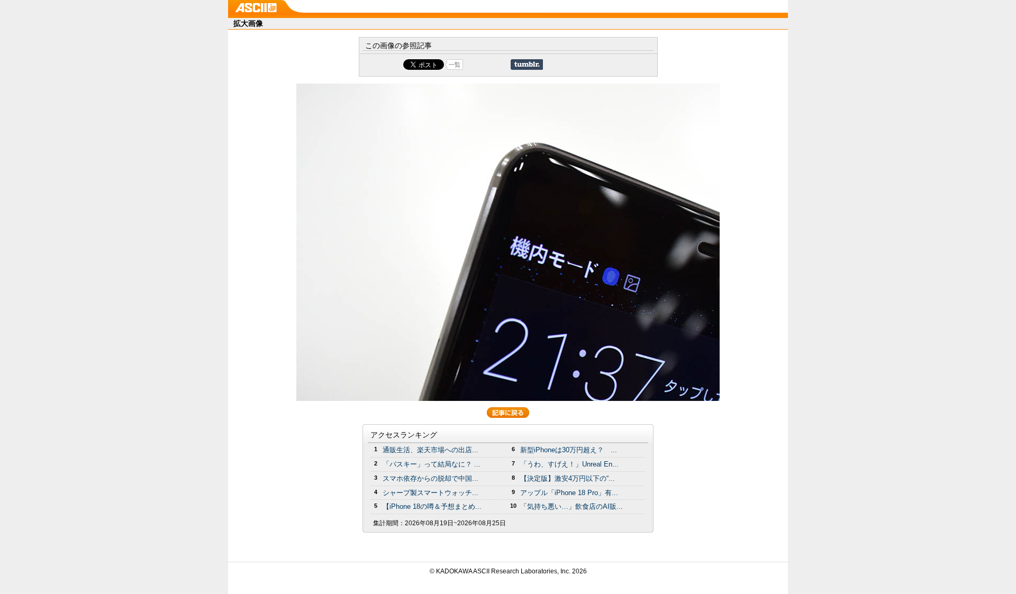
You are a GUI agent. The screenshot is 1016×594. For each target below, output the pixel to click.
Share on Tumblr (527, 64)
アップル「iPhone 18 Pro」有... (569, 493)
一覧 (454, 64)
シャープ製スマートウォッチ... (430, 493)
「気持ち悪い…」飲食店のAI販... (571, 506)
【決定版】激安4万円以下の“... (567, 478)
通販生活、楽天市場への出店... (430, 450)
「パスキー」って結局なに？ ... (431, 464)
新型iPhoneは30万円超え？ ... (568, 450)
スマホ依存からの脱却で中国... (430, 478)
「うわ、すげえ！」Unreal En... (569, 464)
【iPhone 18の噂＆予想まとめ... (432, 506)
